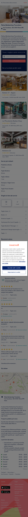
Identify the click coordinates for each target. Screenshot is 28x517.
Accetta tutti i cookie (14, 268)
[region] (14, 258)
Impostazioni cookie (14, 272)
